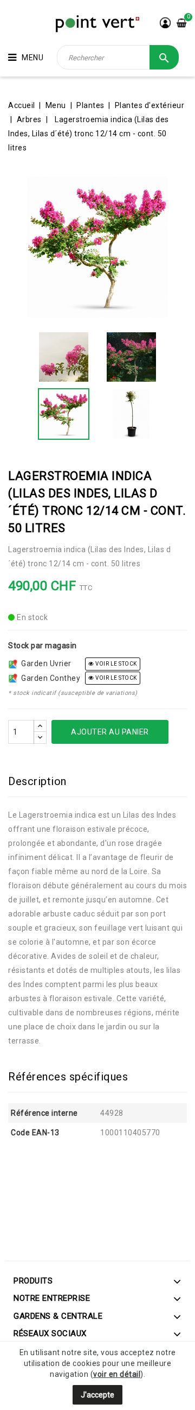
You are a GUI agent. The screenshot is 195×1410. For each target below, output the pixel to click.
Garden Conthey (48, 678)
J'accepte (97, 1394)
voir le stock (115, 664)
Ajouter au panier (110, 732)
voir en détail (116, 1374)
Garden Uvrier (44, 663)
